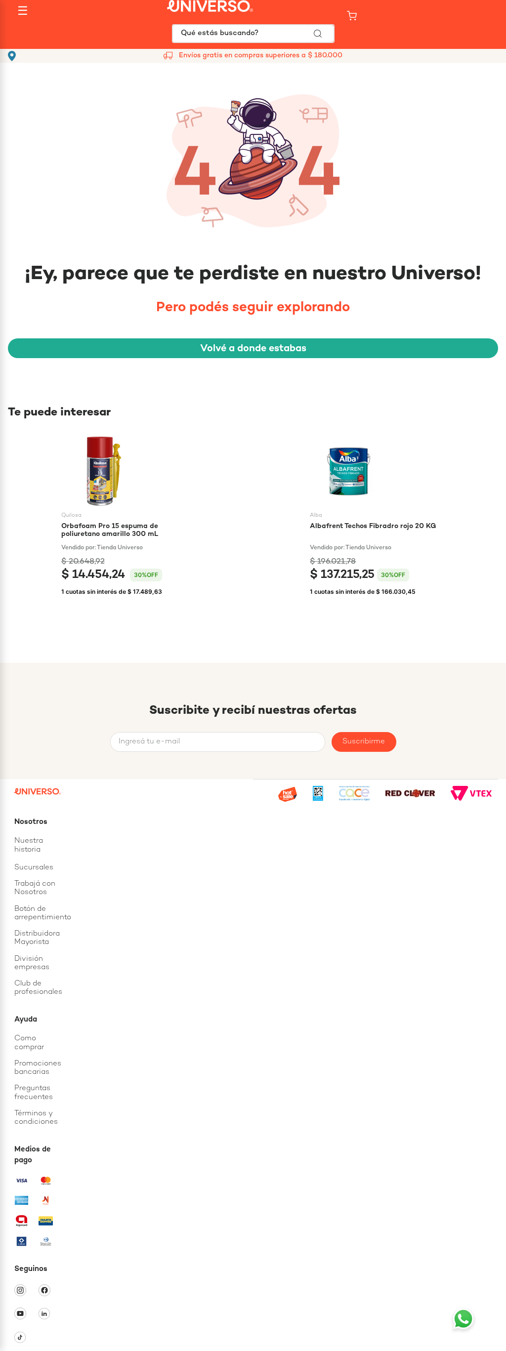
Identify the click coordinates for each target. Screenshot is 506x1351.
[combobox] (253, 33)
